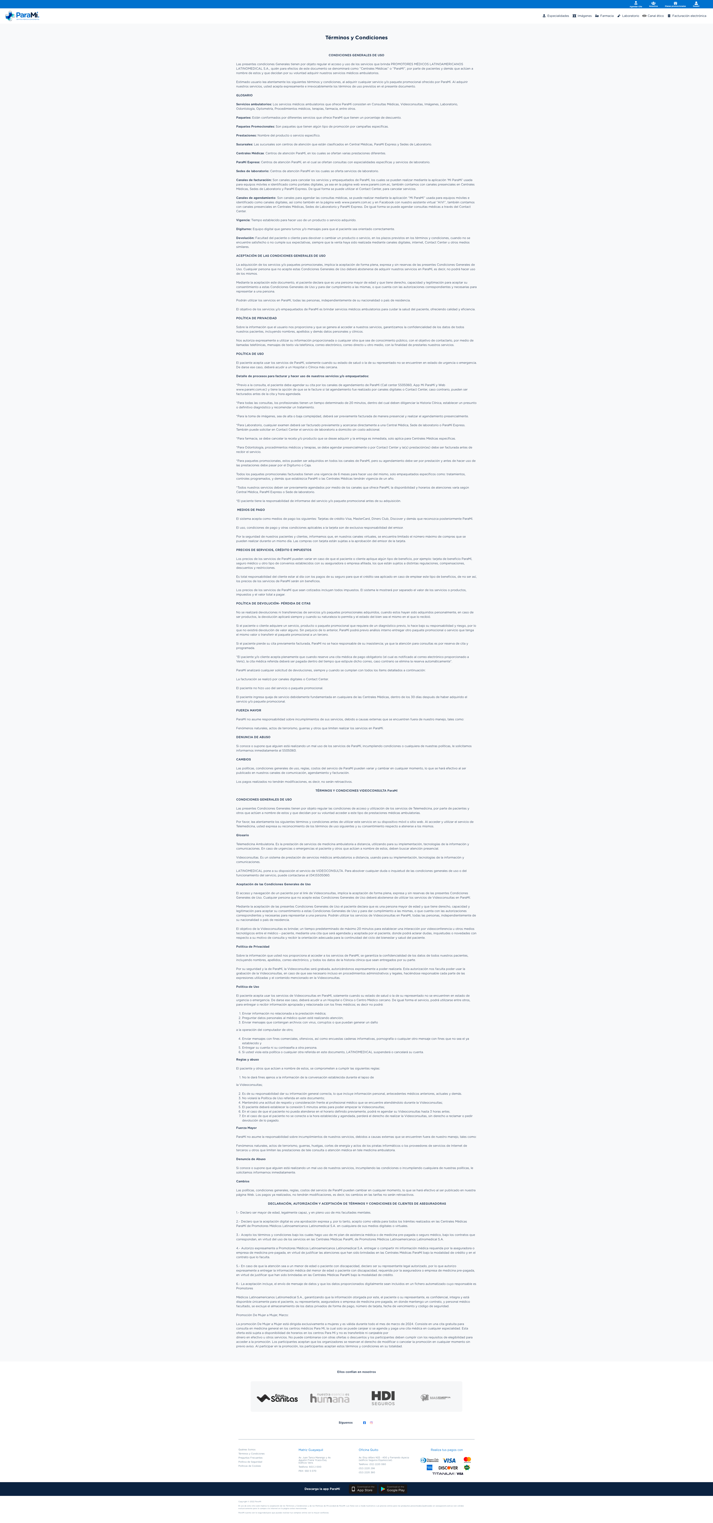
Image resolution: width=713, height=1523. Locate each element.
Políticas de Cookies (249, 1466)
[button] (363, 1489)
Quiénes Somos (246, 1450)
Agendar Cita (636, 7)
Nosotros (653, 6)
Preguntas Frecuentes (250, 1458)
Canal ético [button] (655, 15)
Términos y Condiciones (251, 1454)
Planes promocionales (675, 6)
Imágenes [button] (584, 15)
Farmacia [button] (606, 15)
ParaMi (696, 6)
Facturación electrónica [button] (688, 15)
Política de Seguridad (250, 1462)
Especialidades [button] (557, 15)
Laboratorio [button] (630, 15)
